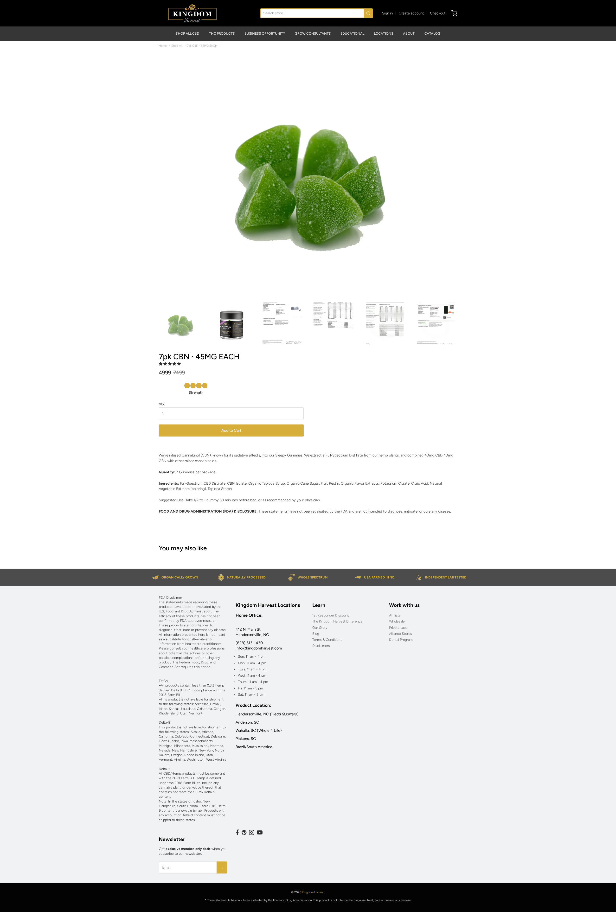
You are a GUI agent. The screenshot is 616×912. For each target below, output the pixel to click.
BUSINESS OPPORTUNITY (264, 34)
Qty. (162, 404)
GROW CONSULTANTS (313, 34)
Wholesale (397, 621)
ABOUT (409, 34)
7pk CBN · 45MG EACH (202, 45)
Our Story (319, 628)
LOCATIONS (383, 34)
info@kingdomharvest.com (259, 648)
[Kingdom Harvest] (192, 13)
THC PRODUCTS (222, 34)
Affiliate (395, 615)
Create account (411, 13)
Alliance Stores (400, 634)
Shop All (176, 45)
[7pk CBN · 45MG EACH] (282, 323)
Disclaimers (321, 646)
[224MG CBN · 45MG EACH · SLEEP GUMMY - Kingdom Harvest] (308, 174)
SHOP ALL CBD (187, 34)
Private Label (398, 628)
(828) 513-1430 (249, 643)
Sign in (387, 13)
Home (163, 45)
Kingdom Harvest (313, 892)
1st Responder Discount (330, 615)
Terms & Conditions (327, 640)
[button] (170, 364)
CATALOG (432, 34)
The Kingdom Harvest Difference (337, 621)
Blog (315, 634)
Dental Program (401, 640)
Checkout (438, 13)
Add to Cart (231, 430)
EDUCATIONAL (352, 34)
